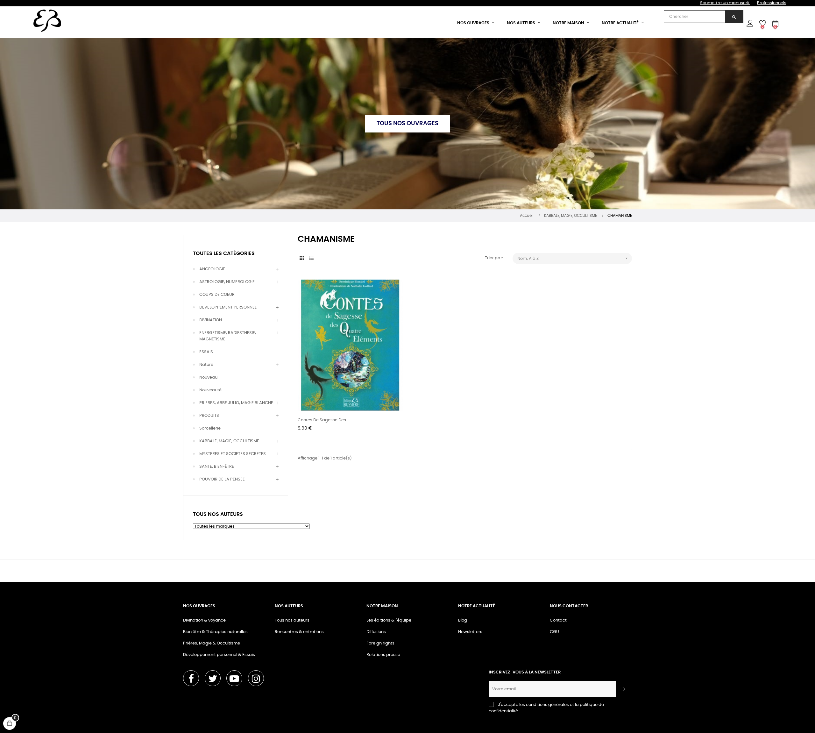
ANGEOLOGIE (212, 269)
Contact (558, 620)
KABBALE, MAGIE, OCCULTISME (229, 441)
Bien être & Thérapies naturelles (215, 632)
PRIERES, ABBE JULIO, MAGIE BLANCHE (236, 403)
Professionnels (771, 3)
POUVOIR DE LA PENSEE (222, 479)
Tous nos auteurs (292, 620)
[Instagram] (256, 678)
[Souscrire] (624, 689)
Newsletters (470, 632)
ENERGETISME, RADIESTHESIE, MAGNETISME (227, 336)
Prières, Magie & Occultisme (211, 643)
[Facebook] (191, 678)
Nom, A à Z (573, 258)
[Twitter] (212, 678)
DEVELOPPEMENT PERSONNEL (228, 307)
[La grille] (302, 259)
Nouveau (208, 377)
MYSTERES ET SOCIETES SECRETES (232, 454)
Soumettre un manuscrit (725, 3)
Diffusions (376, 632)
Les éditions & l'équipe (388, 620)
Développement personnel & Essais (219, 655)
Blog (462, 620)
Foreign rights (380, 643)
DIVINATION (210, 320)
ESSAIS (206, 352)
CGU (554, 632)
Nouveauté (210, 390)
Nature (206, 365)
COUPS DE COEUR (217, 295)
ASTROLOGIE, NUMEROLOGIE (227, 282)
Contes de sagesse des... (323, 420)
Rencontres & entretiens (299, 632)
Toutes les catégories (224, 253)
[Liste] (311, 259)
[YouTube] (234, 678)
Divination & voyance (204, 620)
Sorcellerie (210, 428)
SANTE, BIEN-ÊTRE (216, 467)
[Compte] (749, 23)
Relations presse (383, 655)
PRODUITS (209, 416)
